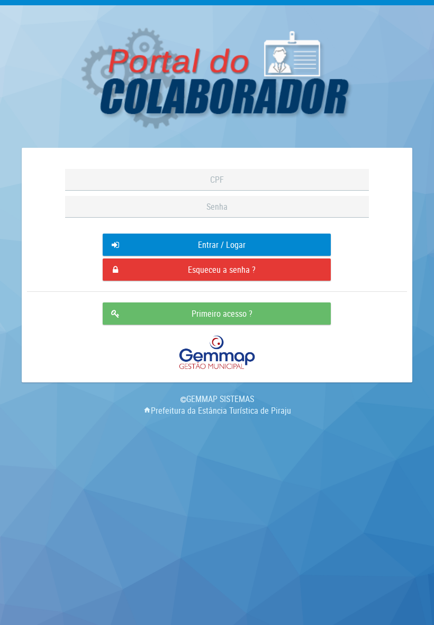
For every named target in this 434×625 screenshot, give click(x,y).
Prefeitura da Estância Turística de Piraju (221, 410)
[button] (217, 245)
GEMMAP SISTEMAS (220, 399)
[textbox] (217, 180)
